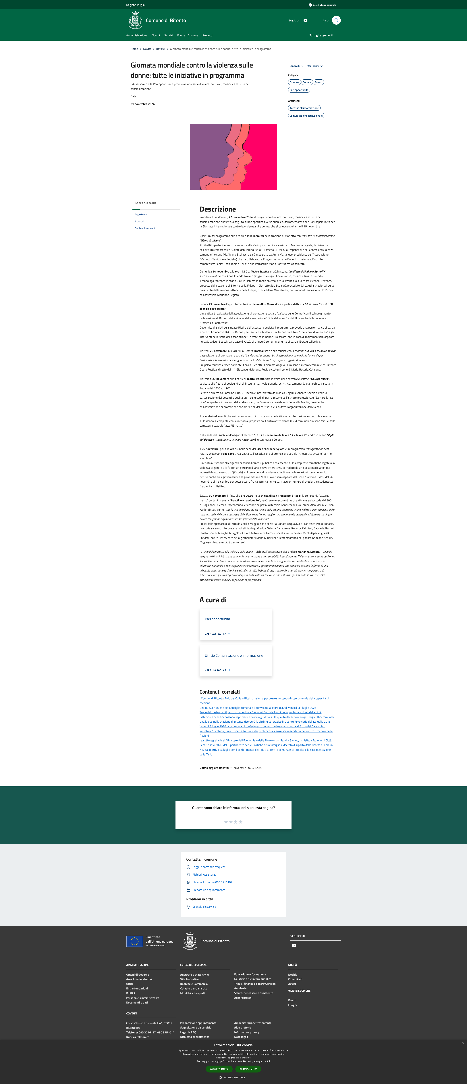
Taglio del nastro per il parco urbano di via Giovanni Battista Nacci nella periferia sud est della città (260, 712)
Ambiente (240, 988)
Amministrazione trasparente (252, 1023)
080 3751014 (165, 1032)
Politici (130, 993)
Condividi (295, 66)
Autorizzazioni (243, 997)
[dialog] (233, 1062)
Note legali (241, 1037)
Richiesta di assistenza (194, 1037)
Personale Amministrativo (142, 998)
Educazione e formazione (250, 974)
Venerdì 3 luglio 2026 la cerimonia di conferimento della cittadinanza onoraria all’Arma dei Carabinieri (262, 726)
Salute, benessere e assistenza (253, 993)
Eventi (292, 1000)
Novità (147, 49)
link (268, 1061)
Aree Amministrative (139, 979)
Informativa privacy (246, 1032)
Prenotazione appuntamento (198, 1023)
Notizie (160, 49)
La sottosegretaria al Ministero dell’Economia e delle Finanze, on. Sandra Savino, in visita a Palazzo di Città (265, 740)
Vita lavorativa (189, 979)
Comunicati (295, 979)
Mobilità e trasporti (192, 993)
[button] (233, 1077)
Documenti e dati (137, 1002)
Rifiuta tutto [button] (248, 1068)
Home (134, 49)
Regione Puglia (135, 5)
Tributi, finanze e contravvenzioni (255, 983)
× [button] (463, 1043)
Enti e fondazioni (137, 988)
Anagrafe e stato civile (194, 974)
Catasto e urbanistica (193, 988)
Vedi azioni (313, 66)
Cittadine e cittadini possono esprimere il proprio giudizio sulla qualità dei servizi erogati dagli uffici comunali (267, 717)
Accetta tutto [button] (219, 1068)
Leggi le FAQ (188, 1032)
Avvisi (292, 984)
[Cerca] (336, 20)
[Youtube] (304, 20)
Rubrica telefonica (137, 1037)
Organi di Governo (137, 974)
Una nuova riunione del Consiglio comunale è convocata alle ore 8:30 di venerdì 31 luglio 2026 (258, 707)
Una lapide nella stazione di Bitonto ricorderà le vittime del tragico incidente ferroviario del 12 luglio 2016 (265, 721)
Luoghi (292, 1005)
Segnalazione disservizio (195, 1027)
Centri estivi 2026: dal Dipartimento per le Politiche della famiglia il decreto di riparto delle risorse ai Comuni (266, 745)
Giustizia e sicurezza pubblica (252, 979)
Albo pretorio (242, 1027)
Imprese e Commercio (194, 984)
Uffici (129, 984)
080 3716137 (147, 1032)
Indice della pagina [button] (145, 203)
